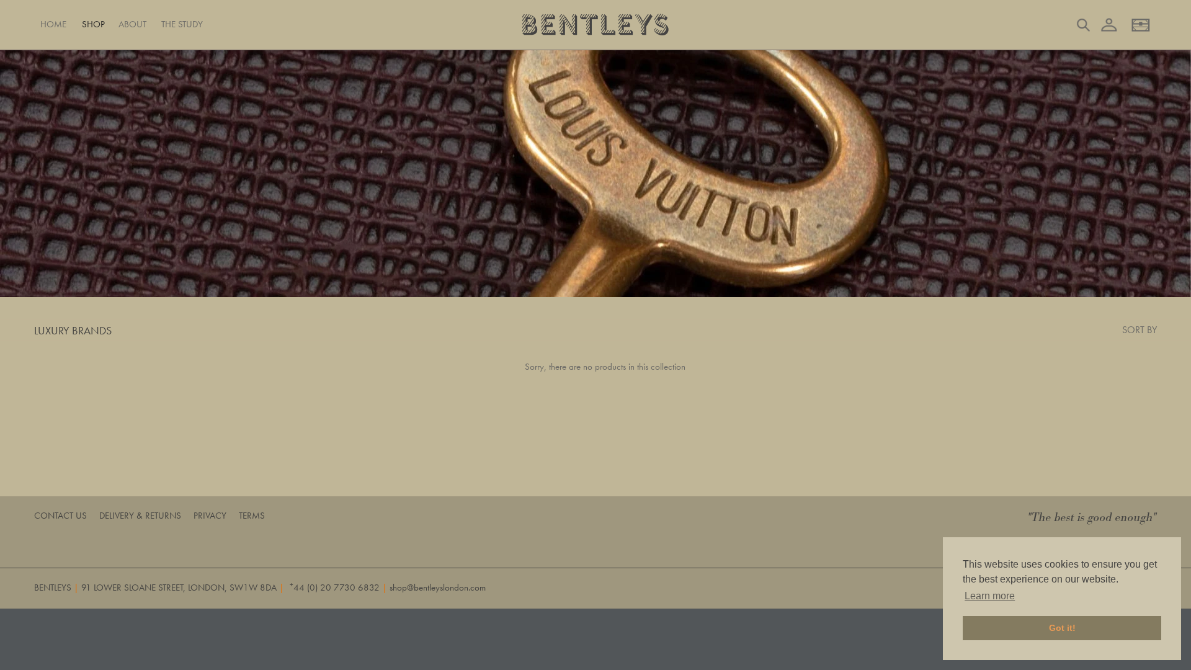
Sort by (1139, 329)
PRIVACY (210, 515)
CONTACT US (60, 515)
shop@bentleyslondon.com (438, 587)
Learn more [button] (990, 596)
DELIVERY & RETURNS (140, 515)
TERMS (252, 515)
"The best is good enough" (1092, 517)
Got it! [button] (1062, 628)
